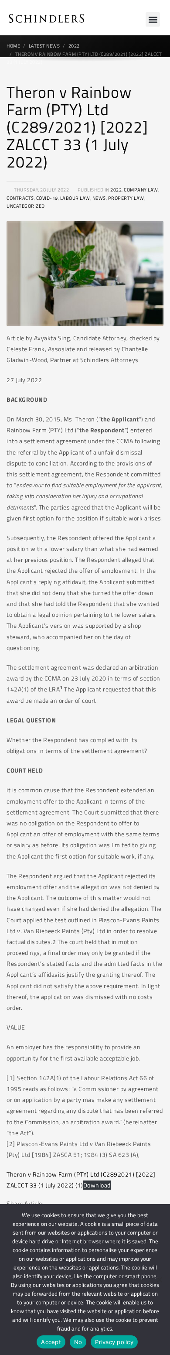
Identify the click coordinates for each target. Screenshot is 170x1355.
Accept (51, 1341)
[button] (153, 19)
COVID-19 (47, 198)
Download (97, 1185)
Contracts (20, 198)
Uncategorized (26, 205)
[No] (159, 1279)
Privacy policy (114, 1341)
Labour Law (75, 198)
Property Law (126, 198)
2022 (116, 189)
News (99, 198)
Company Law (141, 189)
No (78, 1341)
